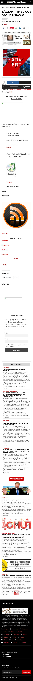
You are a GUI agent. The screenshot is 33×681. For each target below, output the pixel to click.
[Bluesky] (11, 643)
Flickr (5, 631)
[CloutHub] (11, 629)
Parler (24, 634)
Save (12, 28)
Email (6, 339)
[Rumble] (2, 637)
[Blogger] (2, 629)
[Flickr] (2, 632)
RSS (10, 92)
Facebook (25, 629)
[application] (16, 87)
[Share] (13, 82)
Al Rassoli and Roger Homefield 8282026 (14, 369)
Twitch (6, 640)
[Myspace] (12, 634)
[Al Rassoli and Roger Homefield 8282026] (16, 488)
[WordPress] (15, 640)
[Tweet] (25, 82)
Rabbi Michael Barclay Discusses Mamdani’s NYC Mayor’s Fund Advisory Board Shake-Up (15, 423)
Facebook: (5, 245)
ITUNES (9, 182)
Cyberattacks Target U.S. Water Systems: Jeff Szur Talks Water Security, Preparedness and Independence (14, 395)
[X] (7, 28)
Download (27, 90)
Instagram (6, 634)
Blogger (6, 629)
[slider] (27, 86)
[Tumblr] (18, 637)
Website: (5, 241)
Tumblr (22, 637)
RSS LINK (5, 234)
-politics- (6, 367)
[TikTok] (10, 637)
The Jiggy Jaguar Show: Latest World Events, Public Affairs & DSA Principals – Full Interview (16, 451)
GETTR (20, 631)
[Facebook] (3, 28)
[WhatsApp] (16, 28)
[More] (28, 28)
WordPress (20, 640)
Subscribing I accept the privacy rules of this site (16, 345)
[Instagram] (2, 634)
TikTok (14, 637)
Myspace (16, 634)
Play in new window (15, 90)
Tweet (15, 258)
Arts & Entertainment (10, 391)
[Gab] (9, 632)
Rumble (6, 637)
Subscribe (26, 672)
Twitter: (4, 250)
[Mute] (24, 87)
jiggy (5, 24)
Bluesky (15, 642)
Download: (8, 147)
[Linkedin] (20, 28)
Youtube (6, 642)
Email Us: (5, 254)
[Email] (24, 28)
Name (7, 333)
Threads (24, 642)
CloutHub (15, 629)
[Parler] (21, 634)
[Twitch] (2, 640)
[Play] (4, 87)
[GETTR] (16, 632)
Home (3, 7)
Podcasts (9, 7)
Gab (12, 631)
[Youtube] (2, 643)
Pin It (4, 264)
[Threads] (20, 643)
